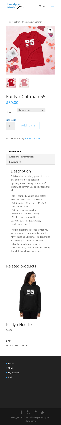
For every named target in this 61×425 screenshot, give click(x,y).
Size (9, 112)
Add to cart (29, 125)
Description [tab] (15, 151)
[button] (50, 30)
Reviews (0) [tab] (15, 161)
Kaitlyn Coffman (20, 21)
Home (8, 21)
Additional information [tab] (21, 156)
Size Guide (11, 119)
